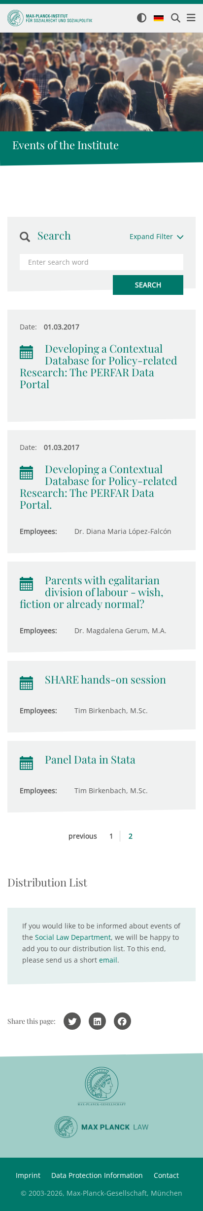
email (108, 960)
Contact (166, 1175)
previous (82, 836)
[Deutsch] (159, 19)
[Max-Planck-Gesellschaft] (101, 1086)
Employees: (38, 531)
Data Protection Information (97, 1175)
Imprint (28, 1175)
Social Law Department (73, 937)
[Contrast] (141, 18)
